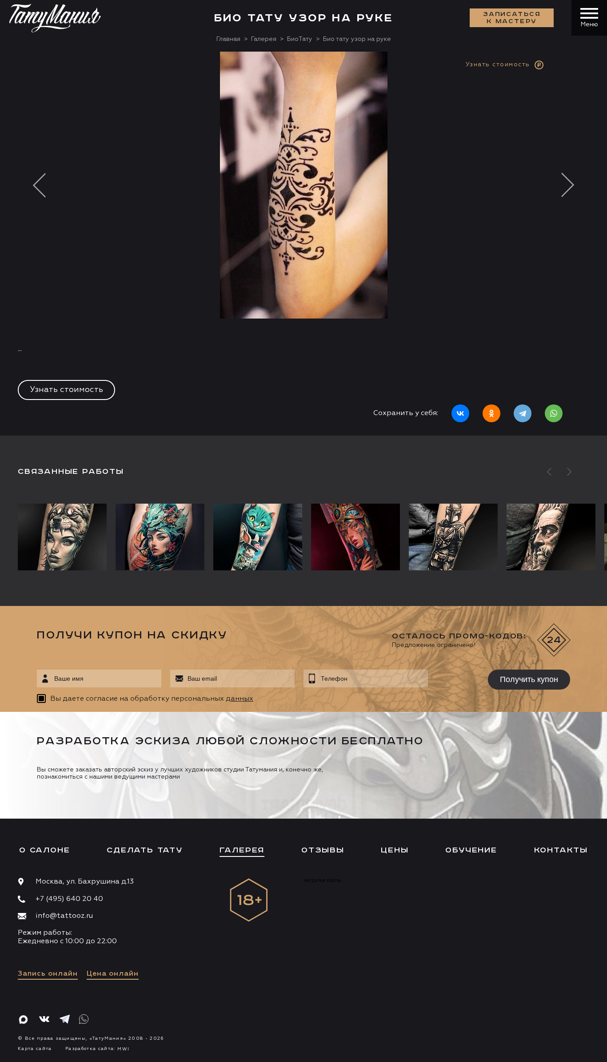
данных (239, 699)
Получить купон (529, 679)
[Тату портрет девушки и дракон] (160, 537)
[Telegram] (522, 413)
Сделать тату (145, 850)
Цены (394, 850)
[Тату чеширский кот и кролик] (257, 537)
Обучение (471, 850)
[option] (303, 244)
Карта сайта (35, 1048)
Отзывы (322, 850)
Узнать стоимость (66, 390)
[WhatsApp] (554, 413)
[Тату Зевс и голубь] (551, 537)
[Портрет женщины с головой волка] (64, 537)
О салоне (44, 850)
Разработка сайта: (97, 1048)
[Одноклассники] (491, 413)
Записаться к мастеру (512, 18)
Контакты (561, 850)
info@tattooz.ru (64, 916)
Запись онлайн (48, 973)
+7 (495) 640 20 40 (69, 899)
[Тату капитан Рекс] (453, 537)
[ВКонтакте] (460, 413)
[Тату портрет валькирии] (355, 537)
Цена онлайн (113, 973)
